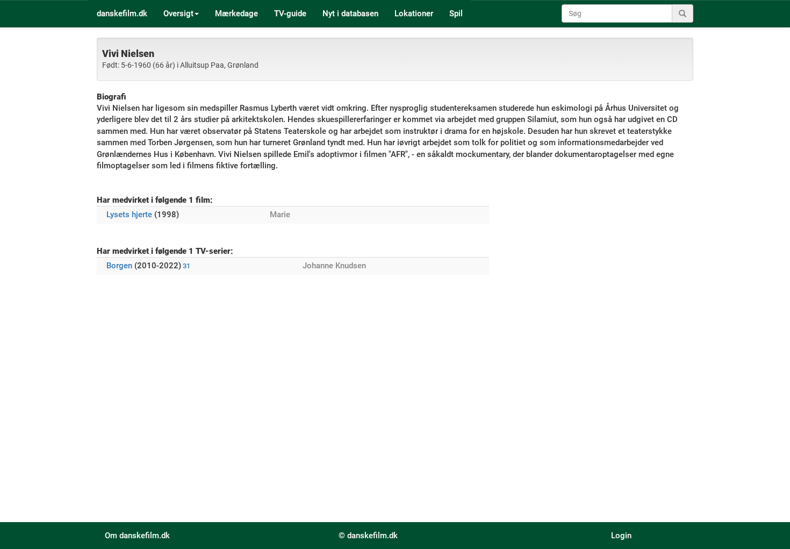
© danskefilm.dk (368, 535)
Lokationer (413, 13)
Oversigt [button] (178, 13)
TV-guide (290, 13)
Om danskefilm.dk (137, 535)
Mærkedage (236, 13)
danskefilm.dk (122, 13)
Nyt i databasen (350, 13)
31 (186, 266)
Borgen (119, 265)
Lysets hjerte (129, 214)
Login (621, 535)
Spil (456, 13)
